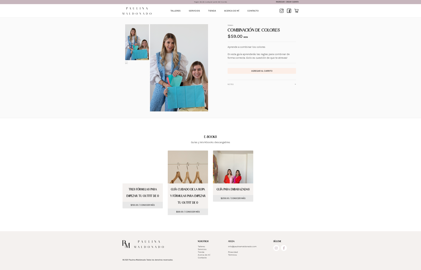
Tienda (212, 10)
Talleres (176, 10)
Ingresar (280, 2)
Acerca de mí (231, 10)
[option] (179, 67)
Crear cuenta (292, 2)
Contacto (253, 10)
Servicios (194, 10)
